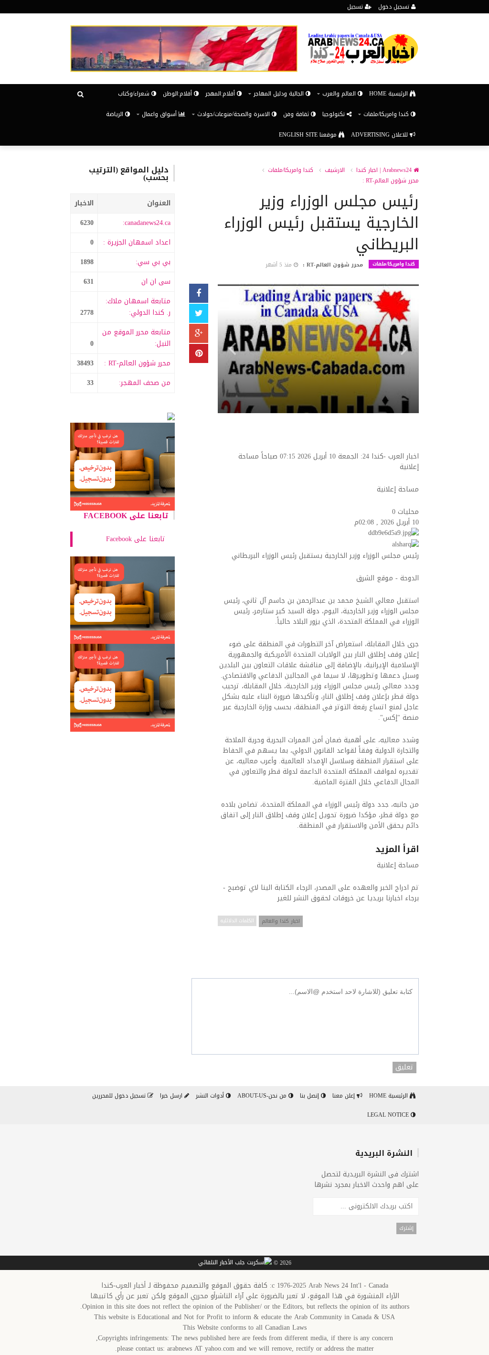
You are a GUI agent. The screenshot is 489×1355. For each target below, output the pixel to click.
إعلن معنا (344, 1095)
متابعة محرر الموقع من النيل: (136, 338)
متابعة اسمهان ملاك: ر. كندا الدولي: (138, 307)
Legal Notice (389, 1115)
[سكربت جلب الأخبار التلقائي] (235, 1263)
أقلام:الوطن (178, 93)
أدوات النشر (211, 1095)
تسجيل (356, 6)
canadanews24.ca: (146, 222)
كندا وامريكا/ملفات (290, 170)
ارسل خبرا (172, 1095)
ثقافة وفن (297, 114)
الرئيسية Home (389, 93)
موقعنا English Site (309, 134)
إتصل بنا (310, 1095)
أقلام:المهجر (221, 93)
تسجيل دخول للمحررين (120, 1095)
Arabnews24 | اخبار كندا (385, 170)
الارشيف (335, 170)
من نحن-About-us (262, 1095)
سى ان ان (155, 281)
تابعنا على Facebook (126, 515)
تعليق (404, 1067)
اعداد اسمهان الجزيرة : (136, 242)
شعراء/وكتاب (134, 93)
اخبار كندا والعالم (281, 921)
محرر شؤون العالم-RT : (137, 363)
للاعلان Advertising (380, 134)
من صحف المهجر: (144, 382)
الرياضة (115, 114)
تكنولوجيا (334, 114)
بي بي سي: (153, 262)
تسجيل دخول (394, 6)
